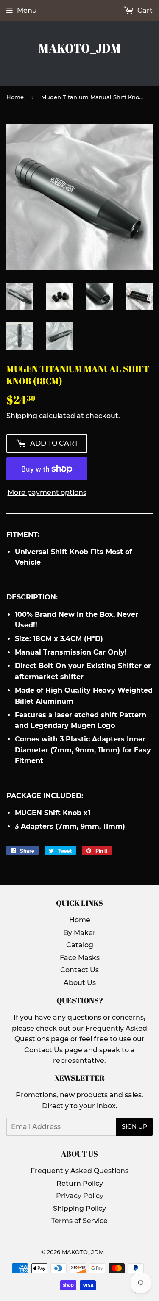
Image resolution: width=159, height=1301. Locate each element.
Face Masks (80, 958)
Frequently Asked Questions (79, 1171)
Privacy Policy (79, 1196)
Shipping (21, 416)
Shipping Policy (79, 1208)
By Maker (79, 933)
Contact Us (79, 970)
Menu (27, 10)
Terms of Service (79, 1221)
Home (15, 97)
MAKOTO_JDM (80, 48)
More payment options (47, 492)
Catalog (79, 945)
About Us (80, 983)
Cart (144, 10)
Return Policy (79, 1183)
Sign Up (134, 1126)
